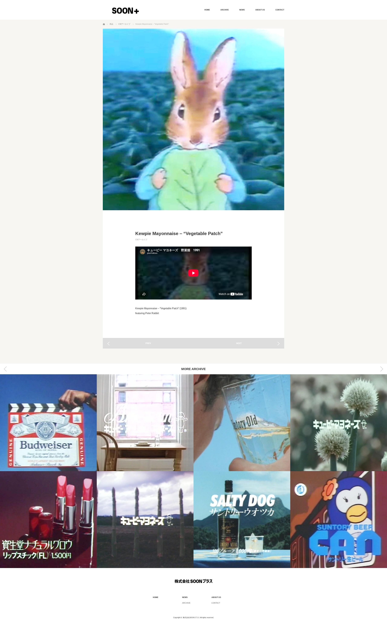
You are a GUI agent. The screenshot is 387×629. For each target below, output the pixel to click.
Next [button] (381, 369)
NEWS (242, 10)
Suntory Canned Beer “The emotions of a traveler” (338, 519)
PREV (148, 343)
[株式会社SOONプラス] (125, 11)
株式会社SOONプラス (191, 617)
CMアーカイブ (141, 240)
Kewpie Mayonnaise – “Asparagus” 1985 (145, 519)
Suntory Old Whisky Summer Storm (242, 422)
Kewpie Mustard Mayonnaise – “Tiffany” (145, 422)
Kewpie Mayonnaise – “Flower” (338, 422)
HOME (207, 10)
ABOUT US (260, 10)
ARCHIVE (224, 10)
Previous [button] (5, 369)
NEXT (239, 343)
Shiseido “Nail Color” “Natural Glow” (48, 519)
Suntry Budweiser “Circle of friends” (48, 422)
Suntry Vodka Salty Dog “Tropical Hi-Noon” (242, 519)
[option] (48, 471)
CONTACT (279, 10)
